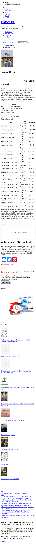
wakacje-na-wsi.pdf (7, 145)
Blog (6, 12)
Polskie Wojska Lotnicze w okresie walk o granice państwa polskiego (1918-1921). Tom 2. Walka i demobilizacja (16, 511)
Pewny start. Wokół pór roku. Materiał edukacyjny (16, 503)
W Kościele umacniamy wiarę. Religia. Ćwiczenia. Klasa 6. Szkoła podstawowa (16, 500)
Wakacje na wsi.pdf (7, 126)
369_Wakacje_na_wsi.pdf (9, 162)
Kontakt (7, 17)
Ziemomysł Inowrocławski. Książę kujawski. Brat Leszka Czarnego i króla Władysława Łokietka (16, 497)
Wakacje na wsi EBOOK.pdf (10, 191)
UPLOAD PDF (9, 33)
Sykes (2, 495)
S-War (3, 491)
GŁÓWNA (8, 32)
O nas (6, 9)
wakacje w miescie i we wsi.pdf (8, 181)
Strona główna (9, 45)
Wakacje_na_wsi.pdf (7, 137)
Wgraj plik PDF (6, 282)
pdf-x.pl (3, 541)
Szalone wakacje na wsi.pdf (9, 168)
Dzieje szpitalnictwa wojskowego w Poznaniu (15, 505)
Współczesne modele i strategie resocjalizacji (14, 493)
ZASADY (8, 35)
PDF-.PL (8, 22)
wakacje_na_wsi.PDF (7, 130)
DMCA (7, 37)
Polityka (7, 14)
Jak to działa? (9, 11)
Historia (7, 16)
